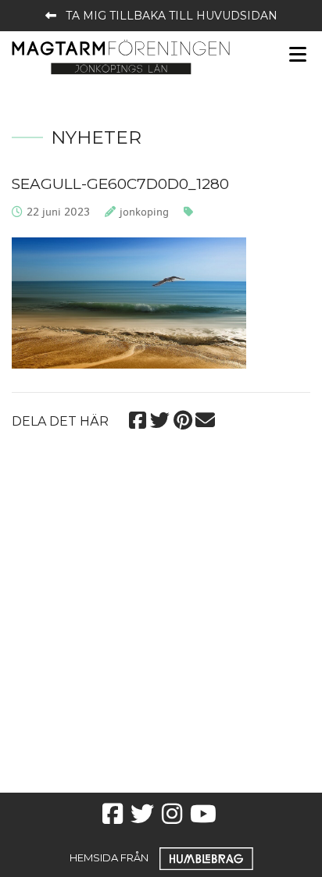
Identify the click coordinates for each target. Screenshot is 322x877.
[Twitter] (160, 419)
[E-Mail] (205, 419)
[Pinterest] (182, 419)
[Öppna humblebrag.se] (206, 857)
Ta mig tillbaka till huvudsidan (171, 16)
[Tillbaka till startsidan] (121, 55)
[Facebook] (137, 419)
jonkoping (144, 212)
